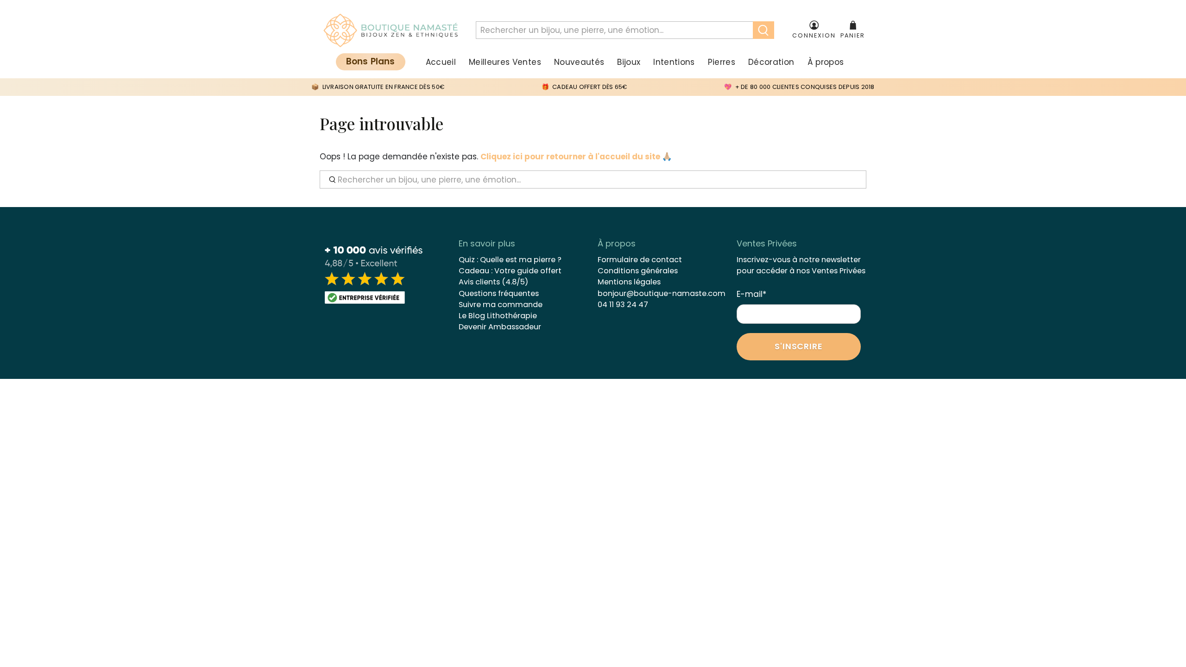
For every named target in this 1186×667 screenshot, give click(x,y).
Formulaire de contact (640, 259)
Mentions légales (629, 282)
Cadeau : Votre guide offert (510, 270)
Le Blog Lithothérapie (498, 315)
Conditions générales (638, 270)
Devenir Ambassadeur (500, 326)
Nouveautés (579, 62)
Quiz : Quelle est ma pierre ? (510, 259)
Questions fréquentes (499, 293)
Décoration (771, 62)
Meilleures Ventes (505, 62)
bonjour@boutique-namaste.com (661, 293)
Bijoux (628, 62)
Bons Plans (370, 61)
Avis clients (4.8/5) (493, 282)
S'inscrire (799, 346)
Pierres (721, 62)
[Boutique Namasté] (390, 30)
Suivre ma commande (501, 304)
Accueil (441, 62)
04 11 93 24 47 (623, 304)
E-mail (751, 294)
